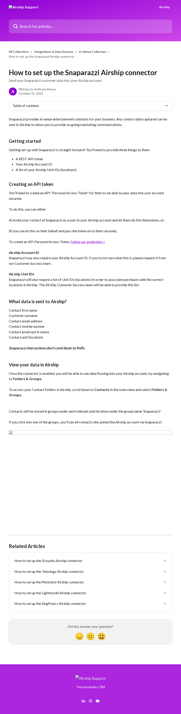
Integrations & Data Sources (54, 51)
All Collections (19, 51)
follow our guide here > (88, 242)
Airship (164, 7)
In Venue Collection (92, 51)
